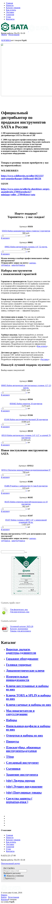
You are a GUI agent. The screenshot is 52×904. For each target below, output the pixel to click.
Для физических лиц (19, 609)
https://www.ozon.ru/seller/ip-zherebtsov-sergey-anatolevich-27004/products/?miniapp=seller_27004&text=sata (25, 192)
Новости (10, 837)
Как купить (42, 346)
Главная (9, 835)
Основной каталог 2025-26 (21, 626)
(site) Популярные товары (24, 792)
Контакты (10, 851)
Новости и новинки (15, 876)
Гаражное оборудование (22, 658)
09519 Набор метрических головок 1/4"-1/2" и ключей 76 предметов (26, 436)
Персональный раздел (10, 863)
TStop (10, 756)
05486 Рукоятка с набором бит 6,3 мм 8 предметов (26, 486)
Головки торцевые (18, 664)
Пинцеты (12, 741)
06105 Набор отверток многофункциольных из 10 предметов (26, 503)
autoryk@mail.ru (18, 265)
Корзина (4, 899)
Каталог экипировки (19, 629)
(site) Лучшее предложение (24, 786)
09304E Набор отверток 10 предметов (26, 404)
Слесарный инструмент (22, 762)
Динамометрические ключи (25, 670)
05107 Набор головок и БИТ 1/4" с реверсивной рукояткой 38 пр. (26, 521)
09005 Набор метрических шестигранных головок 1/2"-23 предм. (26, 386)
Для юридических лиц (19, 612)
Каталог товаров (13, 840)
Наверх (4, 895)
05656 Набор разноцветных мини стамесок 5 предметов (26, 231)
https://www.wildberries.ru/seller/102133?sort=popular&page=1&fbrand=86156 (22, 177)
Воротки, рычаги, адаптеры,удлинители (21, 651)
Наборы (11, 720)
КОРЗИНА (6, 40)
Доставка (44, 359)
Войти (4, 35)
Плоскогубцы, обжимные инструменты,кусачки (23, 749)
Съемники (13, 768)
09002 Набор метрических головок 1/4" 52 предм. (26, 247)
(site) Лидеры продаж (20, 780)
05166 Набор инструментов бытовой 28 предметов (26, 419)
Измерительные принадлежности (17, 678)
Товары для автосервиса (20, 631)
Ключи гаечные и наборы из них (28, 704)
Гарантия (10, 847)
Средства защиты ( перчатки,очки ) (19, 800)
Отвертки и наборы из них (24, 735)
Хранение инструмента (22, 774)
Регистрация (13, 35)
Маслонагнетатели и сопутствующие (20, 712)
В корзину (5, 238)
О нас (8, 849)
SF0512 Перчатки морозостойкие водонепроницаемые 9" (26, 470)
